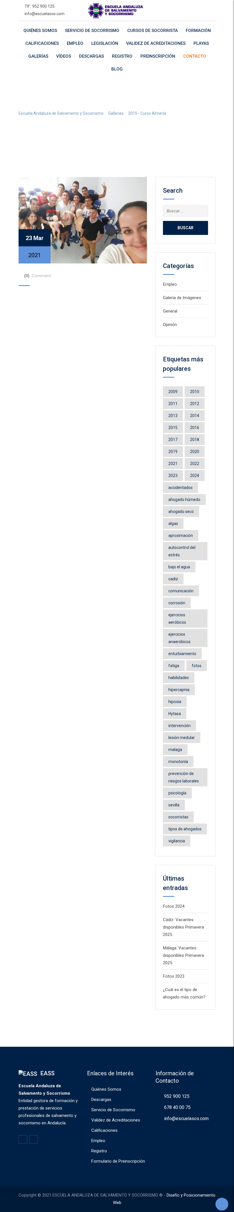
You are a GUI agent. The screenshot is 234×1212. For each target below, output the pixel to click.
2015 (172, 427)
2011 (172, 403)
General (170, 311)
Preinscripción (157, 56)
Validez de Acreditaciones (155, 43)
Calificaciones (42, 43)
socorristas (178, 817)
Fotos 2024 (173, 906)
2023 (172, 475)
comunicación (180, 591)
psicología (177, 793)
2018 (194, 439)
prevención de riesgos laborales (183, 777)
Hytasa (174, 713)
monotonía (178, 761)
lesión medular (181, 737)
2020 (194, 451)
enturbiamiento (182, 653)
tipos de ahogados (184, 829)
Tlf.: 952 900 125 (40, 6)
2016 (194, 427)
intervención (179, 725)
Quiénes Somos (40, 30)
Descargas (91, 56)
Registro (122, 56)
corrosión (176, 603)
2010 (194, 391)
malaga (175, 749)
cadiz (173, 579)
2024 (194, 475)
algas (173, 523)
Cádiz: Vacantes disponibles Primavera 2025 (183, 927)
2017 (172, 439)
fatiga (173, 665)
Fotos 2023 (173, 976)
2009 (172, 391)
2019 (172, 451)
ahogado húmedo (184, 499)
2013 (172, 415)
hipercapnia (178, 689)
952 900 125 (176, 1096)
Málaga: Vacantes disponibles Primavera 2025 (183, 955)
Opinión (170, 324)
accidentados (180, 487)
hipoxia (174, 701)
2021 (172, 463)
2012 (194, 403)
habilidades (178, 677)
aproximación (180, 535)
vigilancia (176, 841)
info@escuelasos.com (44, 13)
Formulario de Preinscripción (118, 1161)
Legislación (104, 43)
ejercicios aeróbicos (177, 619)
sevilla (173, 805)
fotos (196, 665)
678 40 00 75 (177, 1107)
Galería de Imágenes (182, 297)
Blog (117, 69)
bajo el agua (179, 567)
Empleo (75, 43)
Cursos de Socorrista (152, 30)
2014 (194, 415)
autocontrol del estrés (181, 551)
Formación (198, 30)
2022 (194, 463)
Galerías (38, 56)
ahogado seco (181, 511)
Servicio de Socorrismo (92, 30)
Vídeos (63, 56)
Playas (201, 43)
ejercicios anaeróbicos (179, 638)
